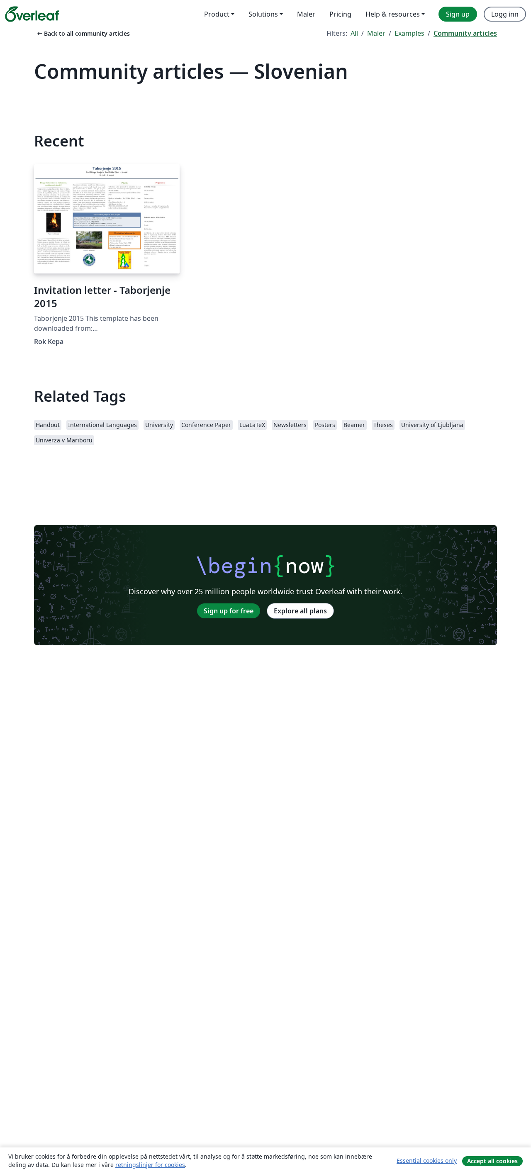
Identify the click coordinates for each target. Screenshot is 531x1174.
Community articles (465, 33)
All (354, 33)
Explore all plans (300, 610)
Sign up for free (228, 610)
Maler (376, 33)
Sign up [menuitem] (458, 14)
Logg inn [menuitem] (505, 14)
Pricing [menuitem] (340, 14)
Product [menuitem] (216, 14)
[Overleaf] (32, 14)
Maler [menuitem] (306, 14)
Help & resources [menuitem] (392, 14)
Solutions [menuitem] (263, 14)
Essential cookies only (427, 1160)
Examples (409, 33)
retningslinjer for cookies (150, 1165)
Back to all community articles (83, 33)
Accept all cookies (492, 1161)
